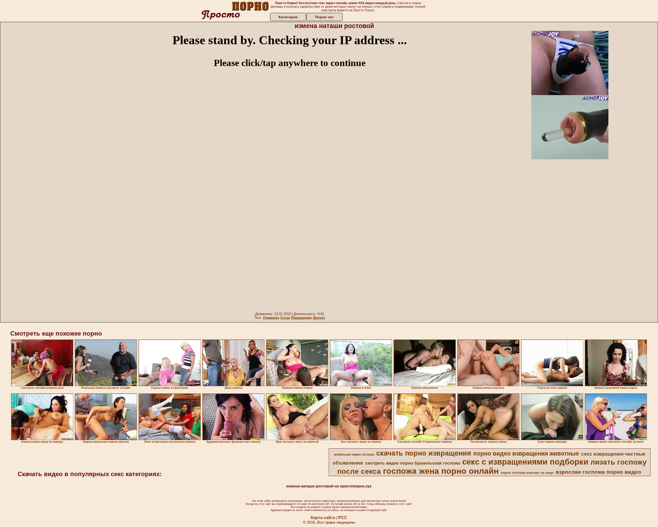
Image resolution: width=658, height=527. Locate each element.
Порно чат (324, 17)
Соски (285, 318)
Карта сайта (323, 517)
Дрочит (319, 318)
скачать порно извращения (423, 453)
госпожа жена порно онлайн (441, 471)
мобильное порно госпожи (354, 454)
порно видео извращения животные (526, 453)
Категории (288, 17)
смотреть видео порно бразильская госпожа (412, 463)
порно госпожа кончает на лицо (527, 473)
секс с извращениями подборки (525, 461)
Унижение (271, 318)
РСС (342, 517)
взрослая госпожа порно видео (598, 472)
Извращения (301, 318)
